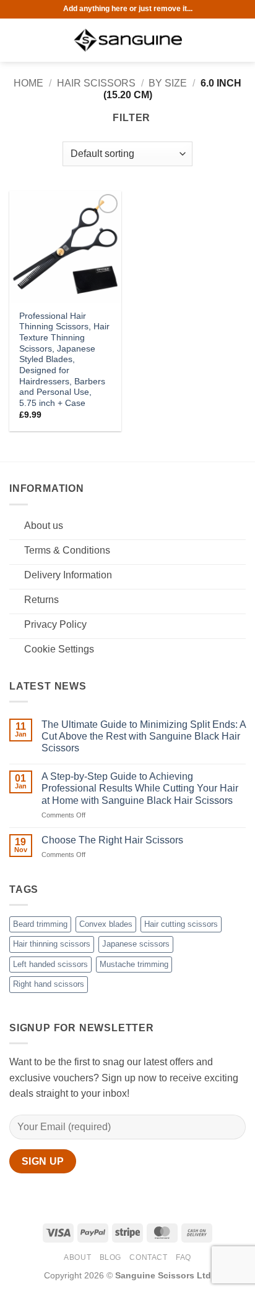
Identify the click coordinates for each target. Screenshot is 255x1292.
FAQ (183, 1257)
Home (28, 83)
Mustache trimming (134, 964)
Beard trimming (40, 924)
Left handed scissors (50, 964)
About (77, 1257)
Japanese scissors (136, 943)
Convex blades (105, 924)
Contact (148, 1257)
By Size (168, 83)
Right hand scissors (48, 984)
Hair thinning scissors (51, 943)
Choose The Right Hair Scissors (112, 840)
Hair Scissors (96, 83)
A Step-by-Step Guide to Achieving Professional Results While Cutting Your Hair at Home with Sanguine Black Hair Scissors (139, 788)
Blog (110, 1257)
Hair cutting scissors (181, 924)
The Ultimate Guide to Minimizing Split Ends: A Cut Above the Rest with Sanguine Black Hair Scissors (143, 736)
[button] (16, 40)
